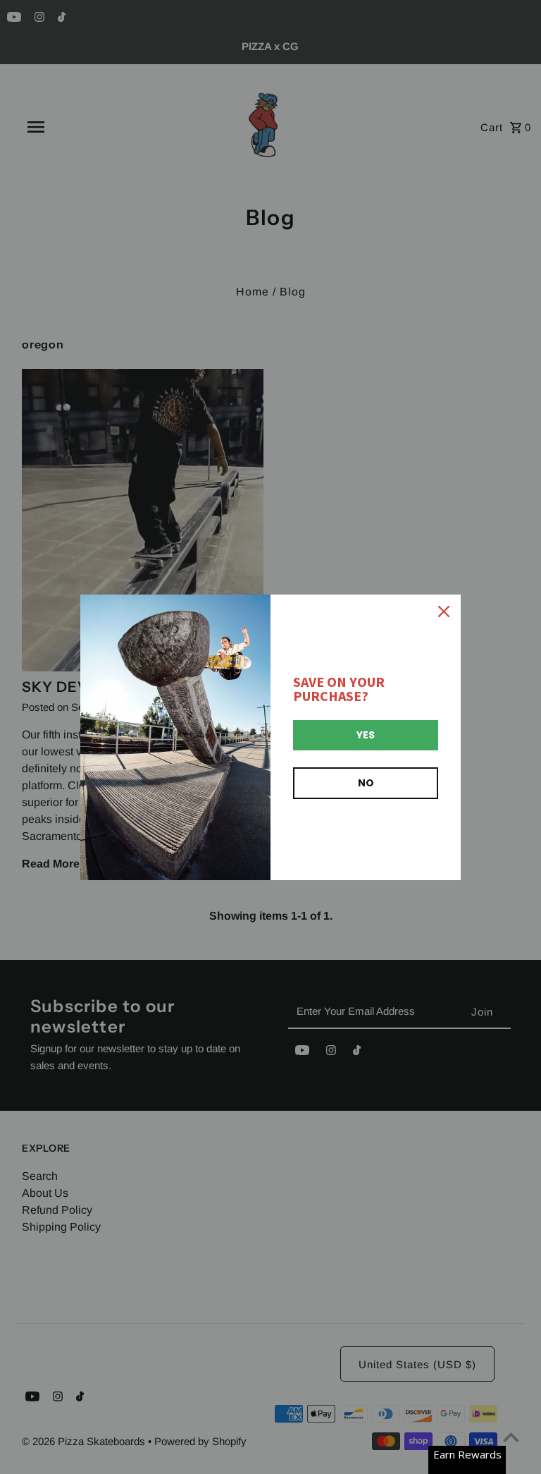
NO (366, 783)
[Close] (444, 611)
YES (365, 735)
